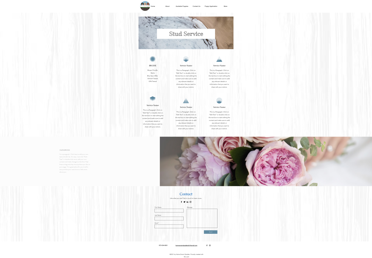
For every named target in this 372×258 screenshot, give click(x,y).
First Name (158, 207)
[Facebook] (181, 202)
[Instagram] (190, 202)
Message (189, 207)
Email (156, 223)
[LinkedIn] (187, 202)
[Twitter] (184, 202)
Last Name (158, 215)
